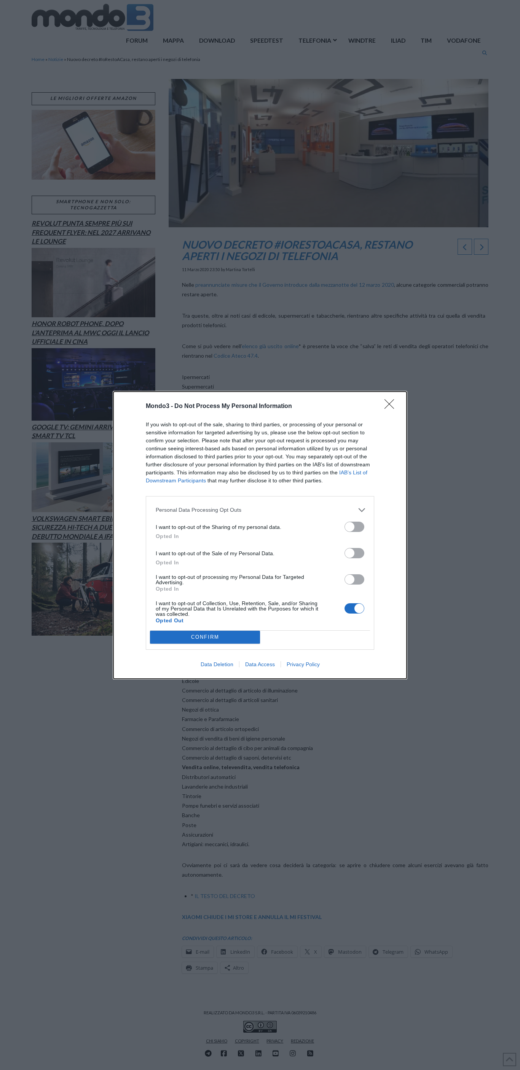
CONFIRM (205, 637)
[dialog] (260, 535)
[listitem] (260, 510)
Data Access (260, 664)
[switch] (354, 527)
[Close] (391, 406)
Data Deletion (217, 664)
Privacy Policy (303, 664)
